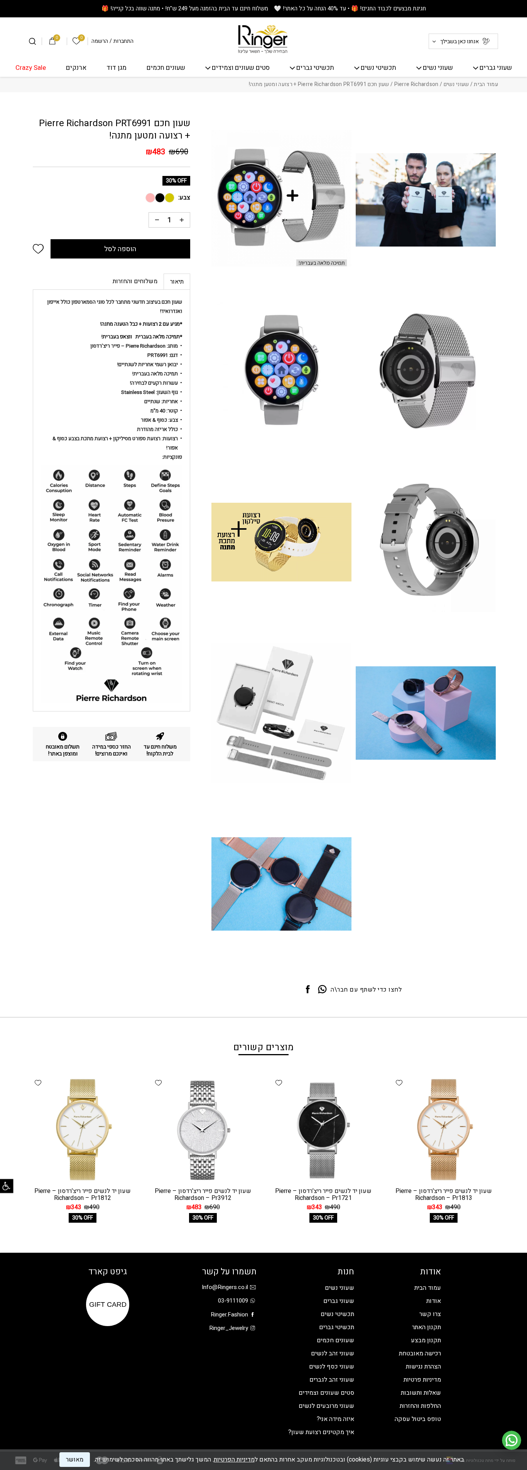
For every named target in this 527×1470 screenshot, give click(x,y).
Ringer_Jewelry (228, 1328)
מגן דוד (116, 68)
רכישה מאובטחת (420, 1353)
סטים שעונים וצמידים (241, 68)
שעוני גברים (496, 68)
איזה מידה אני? (335, 1419)
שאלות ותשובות (421, 1392)
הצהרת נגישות (423, 1366)
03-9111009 (233, 1300)
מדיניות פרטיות (422, 1379)
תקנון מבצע (426, 1340)
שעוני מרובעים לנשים (326, 1406)
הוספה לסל (120, 249)
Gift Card (108, 1304)
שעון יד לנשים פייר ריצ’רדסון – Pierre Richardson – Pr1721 (323, 1194)
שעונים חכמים (166, 68)
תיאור (177, 281)
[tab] (177, 281)
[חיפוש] (32, 41)
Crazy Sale (30, 68)
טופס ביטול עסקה (418, 1419)
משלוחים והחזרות (135, 281)
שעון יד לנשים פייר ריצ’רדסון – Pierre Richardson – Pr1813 (443, 1194)
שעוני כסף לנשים (331, 1366)
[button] (38, 249)
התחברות (123, 41)
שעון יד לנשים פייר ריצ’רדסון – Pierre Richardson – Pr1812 (82, 1194)
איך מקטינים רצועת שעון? (321, 1432)
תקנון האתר (426, 1327)
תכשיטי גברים (315, 68)
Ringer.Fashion (229, 1314)
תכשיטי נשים (378, 68)
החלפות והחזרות (420, 1406)
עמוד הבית (486, 84)
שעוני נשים (438, 68)
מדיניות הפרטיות (234, 1459)
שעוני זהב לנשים (332, 1353)
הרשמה (99, 41)
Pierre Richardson (416, 84)
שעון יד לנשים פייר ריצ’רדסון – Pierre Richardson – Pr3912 (203, 1194)
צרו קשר (430, 1314)
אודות (433, 1301)
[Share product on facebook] (308, 989)
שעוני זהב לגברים (331, 1379)
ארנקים (76, 68)
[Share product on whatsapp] (322, 989)
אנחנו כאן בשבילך (459, 41)
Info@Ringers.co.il (225, 1287)
